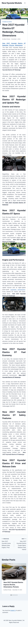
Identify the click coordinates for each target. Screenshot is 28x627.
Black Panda (7, 39)
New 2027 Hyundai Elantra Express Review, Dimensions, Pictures (13, 584)
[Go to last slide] (4, 578)
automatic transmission (17, 289)
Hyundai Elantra (7, 21)
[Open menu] (24, 3)
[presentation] (14, 571)
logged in (13, 610)
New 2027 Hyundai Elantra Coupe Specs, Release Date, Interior (21, 544)
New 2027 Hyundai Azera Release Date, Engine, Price (6, 543)
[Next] (24, 578)
